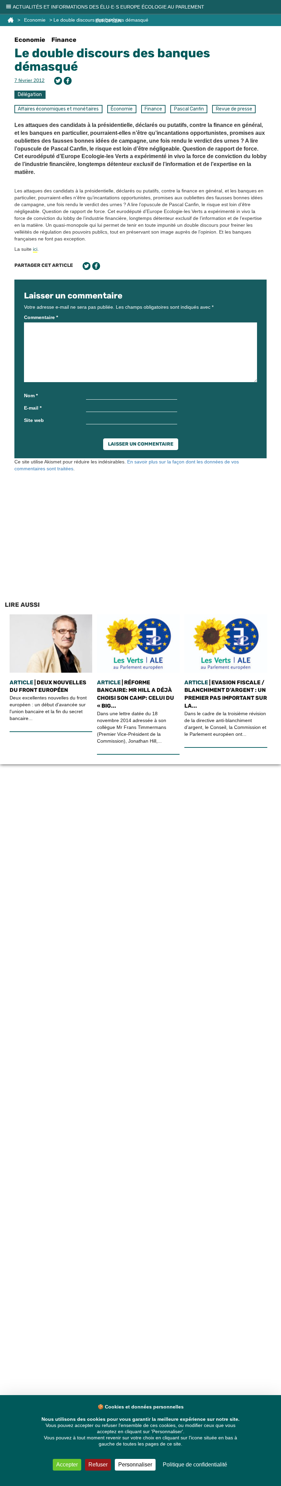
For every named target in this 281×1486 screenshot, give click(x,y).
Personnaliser (135, 1464)
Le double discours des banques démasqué (112, 60)
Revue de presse (234, 109)
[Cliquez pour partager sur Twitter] (58, 81)
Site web (34, 420)
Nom (31, 395)
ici (35, 249)
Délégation (30, 94)
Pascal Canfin (189, 109)
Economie (29, 40)
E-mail (32, 408)
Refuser (98, 1464)
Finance (63, 40)
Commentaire (41, 317)
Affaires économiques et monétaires (58, 109)
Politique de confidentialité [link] (195, 1464)
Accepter (67, 1464)
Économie (122, 109)
